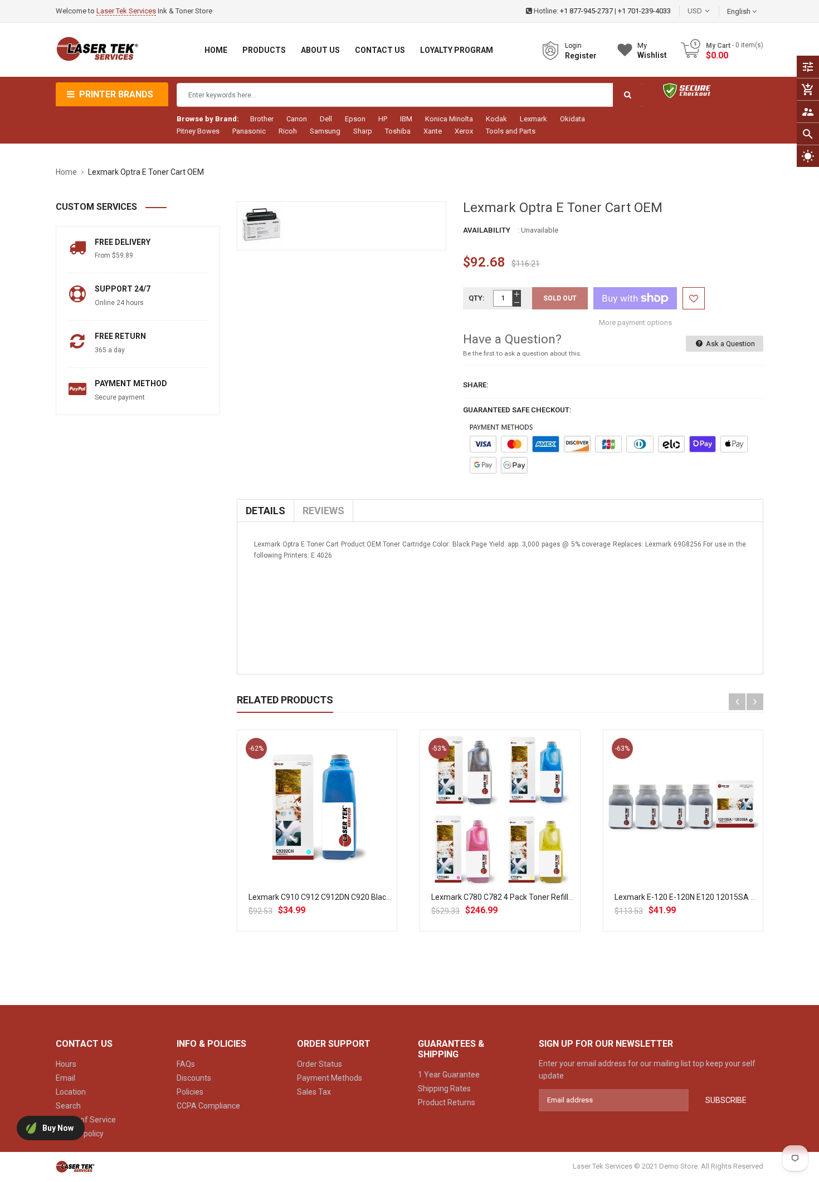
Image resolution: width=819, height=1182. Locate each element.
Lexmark (533, 119)
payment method (131, 383)
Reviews (323, 510)
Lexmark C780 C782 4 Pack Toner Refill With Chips (519, 897)
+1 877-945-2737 (586, 11)
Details (265, 510)
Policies (190, 1091)
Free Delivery (122, 242)
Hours (66, 1064)
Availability (486, 230)
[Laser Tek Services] (75, 1167)
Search (68, 1105)
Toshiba (398, 131)
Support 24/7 (122, 288)
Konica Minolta (449, 119)
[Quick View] (341, 845)
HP (382, 119)
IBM (406, 119)
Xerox (464, 131)
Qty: (477, 298)
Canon (296, 119)
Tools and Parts (510, 131)
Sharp (362, 131)
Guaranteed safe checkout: (517, 410)
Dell (326, 119)
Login (573, 46)
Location (71, 1091)
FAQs (186, 1064)
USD (711, 11)
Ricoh (288, 131)
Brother (262, 119)
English (739, 11)
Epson (355, 119)
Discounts (194, 1077)
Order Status (319, 1064)
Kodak (496, 119)
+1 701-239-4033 (644, 11)
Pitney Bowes (198, 131)
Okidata (572, 119)
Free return (120, 336)
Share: (476, 385)
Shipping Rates (444, 1088)
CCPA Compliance (208, 1105)
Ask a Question (729, 343)
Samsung (325, 131)
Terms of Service (86, 1119)
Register (581, 55)
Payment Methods (329, 1077)
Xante (432, 131)
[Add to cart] (317, 845)
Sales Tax (314, 1091)
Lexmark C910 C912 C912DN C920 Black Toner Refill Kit (345, 897)
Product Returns (446, 1102)
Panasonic (249, 131)
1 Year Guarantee (449, 1074)
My (652, 50)
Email (65, 1077)
